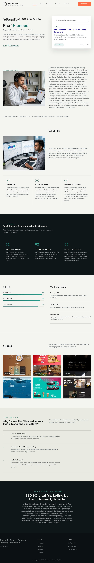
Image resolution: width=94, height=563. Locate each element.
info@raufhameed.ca (12, 45)
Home (34, 4)
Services (49, 4)
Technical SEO (72, 549)
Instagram (41, 543)
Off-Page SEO (72, 546)
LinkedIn (40, 552)
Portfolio (57, 4)
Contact (66, 4)
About (41, 4)
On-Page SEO (72, 543)
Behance (40, 549)
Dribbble (40, 546)
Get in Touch (84, 4)
